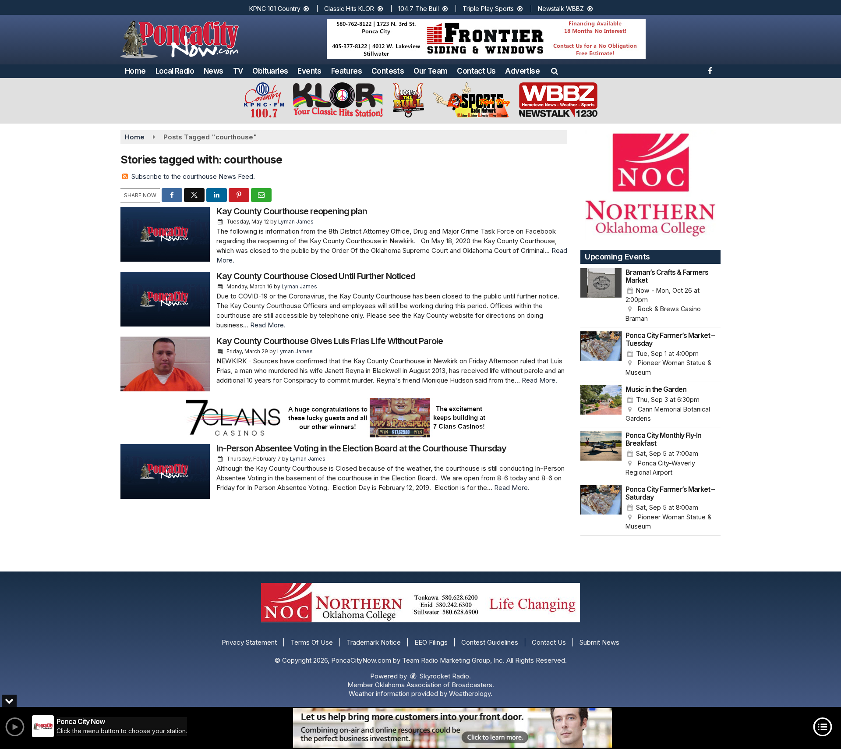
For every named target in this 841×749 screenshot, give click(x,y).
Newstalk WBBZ (562, 8)
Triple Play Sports (489, 8)
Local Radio (174, 71)
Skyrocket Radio (443, 676)
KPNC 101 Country (275, 8)
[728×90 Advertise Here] (452, 728)
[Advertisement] (486, 39)
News (213, 71)
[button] (554, 71)
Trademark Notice (373, 642)
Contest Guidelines (489, 642)
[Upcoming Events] (601, 295)
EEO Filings (431, 642)
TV (238, 71)
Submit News (599, 642)
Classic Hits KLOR (350, 8)
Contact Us (476, 71)
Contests (387, 71)
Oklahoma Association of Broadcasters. (434, 685)
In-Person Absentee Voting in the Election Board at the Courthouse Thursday (361, 448)
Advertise (522, 71)
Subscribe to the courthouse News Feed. (193, 176)
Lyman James (296, 221)
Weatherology (470, 693)
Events (309, 71)
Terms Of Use (311, 642)
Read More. (268, 325)
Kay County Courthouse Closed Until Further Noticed (315, 276)
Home (135, 71)
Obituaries (270, 71)
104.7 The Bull (419, 8)
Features (346, 71)
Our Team (430, 71)
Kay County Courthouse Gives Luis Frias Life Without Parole (329, 341)
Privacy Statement (249, 642)
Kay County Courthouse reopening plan (291, 211)
